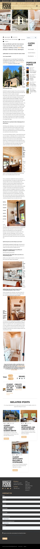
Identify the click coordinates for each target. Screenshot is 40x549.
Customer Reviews (7, 39)
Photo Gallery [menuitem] (27, 487)
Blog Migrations (31, 56)
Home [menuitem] (26, 481)
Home (9, 31)
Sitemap (25, 546)
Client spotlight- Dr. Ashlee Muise (28, 427)
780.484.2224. (14, 369)
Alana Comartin (7, 37)
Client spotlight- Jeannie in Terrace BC (33, 92)
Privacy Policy (20, 546)
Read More (6, 438)
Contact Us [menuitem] (27, 490)
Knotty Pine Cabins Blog (17, 31)
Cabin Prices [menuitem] (27, 484)
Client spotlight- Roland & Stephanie (33, 78)
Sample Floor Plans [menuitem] (28, 485)
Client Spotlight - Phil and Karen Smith (10, 428)
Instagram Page (21, 366)
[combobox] (31, 38)
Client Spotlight (15, 39)
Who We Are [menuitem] (27, 488)
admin (31, 74)
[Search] (35, 37)
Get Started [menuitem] (27, 482)
